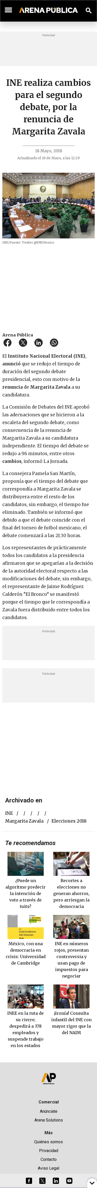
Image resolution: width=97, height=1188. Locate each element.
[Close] (80, 555)
